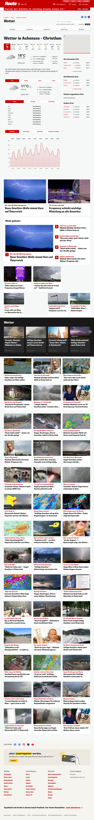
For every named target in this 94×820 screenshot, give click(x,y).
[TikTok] (28, 744)
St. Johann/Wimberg (69, 112)
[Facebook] (82, 17)
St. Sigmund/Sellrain (69, 83)
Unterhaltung (37, 9)
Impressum (7, 815)
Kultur (28, 780)
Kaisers (65, 85)
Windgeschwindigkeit (53, 131)
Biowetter (81, 29)
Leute (28, 777)
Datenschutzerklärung (39, 815)
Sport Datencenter (54, 774)
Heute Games (30, 789)
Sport (16, 9)
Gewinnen (55, 9)
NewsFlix (73, 774)
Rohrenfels (66, 109)
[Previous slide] (4, 331)
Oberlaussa (66, 117)
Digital (28, 783)
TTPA (28, 815)
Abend (39, 80)
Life (30, 9)
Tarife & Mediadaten (19, 815)
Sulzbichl (66, 114)
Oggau (65, 68)
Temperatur (12, 131)
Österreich (9, 9)
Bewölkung (40, 131)
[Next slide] (90, 331)
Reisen (50, 795)
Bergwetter (30, 29)
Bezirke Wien (64, 29)
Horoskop (29, 786)
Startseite (6, 17)
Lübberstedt (66, 106)
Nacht (53, 80)
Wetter (9, 21)
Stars (28, 774)
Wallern (65, 62)
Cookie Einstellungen (70, 815)
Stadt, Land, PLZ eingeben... (65, 21)
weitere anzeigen (77, 71)
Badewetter (47, 29)
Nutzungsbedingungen (55, 815)
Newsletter (8, 795)
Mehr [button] (62, 9)
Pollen (14, 101)
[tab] (46, 353)
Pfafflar (65, 80)
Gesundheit (52, 783)
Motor (50, 792)
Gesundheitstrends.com (77, 777)
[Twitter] (85, 17)
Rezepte (51, 780)
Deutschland (8, 780)
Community (47, 9)
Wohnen (50, 786)
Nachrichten (8, 783)
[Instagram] (24, 744)
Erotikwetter (51, 101)
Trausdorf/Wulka (68, 65)
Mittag (26, 80)
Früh (12, 80)
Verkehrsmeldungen (55, 789)
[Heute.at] (11, 3)
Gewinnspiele (52, 777)
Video (79, 9)
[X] (19, 744)
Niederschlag (26, 131)
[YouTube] (33, 744)
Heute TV (29, 795)
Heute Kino (30, 792)
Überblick (12, 29)
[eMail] (89, 17)
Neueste (85, 9)
